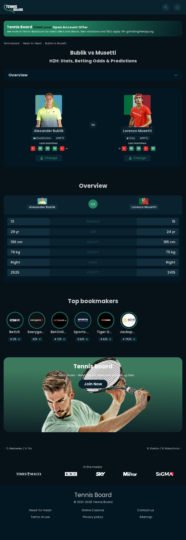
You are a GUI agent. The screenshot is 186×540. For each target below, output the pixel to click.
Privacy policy (93, 517)
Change (51, 158)
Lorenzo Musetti (137, 130)
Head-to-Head (32, 43)
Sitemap (146, 517)
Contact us (145, 510)
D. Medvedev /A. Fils (19, 448)
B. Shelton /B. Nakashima (163, 448)
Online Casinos (93, 510)
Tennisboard (11, 43)
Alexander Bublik (48, 130)
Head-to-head (40, 510)
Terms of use (40, 517)
